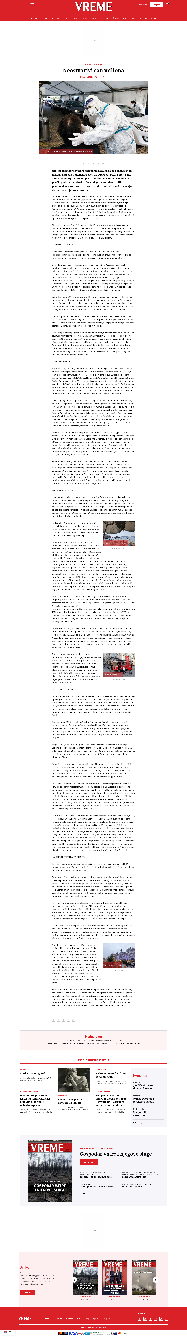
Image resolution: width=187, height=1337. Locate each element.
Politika (44, 18)
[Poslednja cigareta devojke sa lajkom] (74, 1080)
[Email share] (93, 163)
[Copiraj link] (98, 163)
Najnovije (33, 18)
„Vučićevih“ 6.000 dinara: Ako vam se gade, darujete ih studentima (143, 1087)
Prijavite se (143, 4)
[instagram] (155, 1319)
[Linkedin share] (103, 163)
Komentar (105, 18)
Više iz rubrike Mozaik (93, 1060)
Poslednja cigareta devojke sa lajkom (70, 1101)
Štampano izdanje (119, 18)
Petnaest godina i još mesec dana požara (143, 1100)
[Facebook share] (83, 163)
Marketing (69, 1319)
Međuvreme (70, 1043)
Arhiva (133, 18)
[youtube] (150, 1319)
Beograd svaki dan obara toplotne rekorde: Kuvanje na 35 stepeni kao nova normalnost (111, 1100)
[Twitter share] (88, 163)
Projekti (107, 1319)
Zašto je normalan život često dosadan (111, 1075)
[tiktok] (161, 1319)
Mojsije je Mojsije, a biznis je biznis (97, 1187)
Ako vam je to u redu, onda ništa (96, 1177)
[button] (74, 1280)
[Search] (20, 3)
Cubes (104, 1327)
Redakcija (47, 1319)
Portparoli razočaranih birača (140, 1114)
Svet (75, 18)
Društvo (66, 18)
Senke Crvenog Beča (33, 1073)
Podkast (154, 18)
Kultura (84, 18)
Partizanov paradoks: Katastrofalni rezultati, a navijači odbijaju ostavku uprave (35, 1100)
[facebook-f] (139, 1319)
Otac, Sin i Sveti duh (132, 1187)
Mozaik (94, 18)
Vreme (87, 1327)
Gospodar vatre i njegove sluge (116, 1154)
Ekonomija (55, 18)
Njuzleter (143, 18)
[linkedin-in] (166, 1319)
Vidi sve (136, 1123)
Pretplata (156, 4)
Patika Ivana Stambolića (134, 1177)
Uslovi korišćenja (83, 1319)
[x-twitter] (145, 1319)
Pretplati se (88, 1162)
